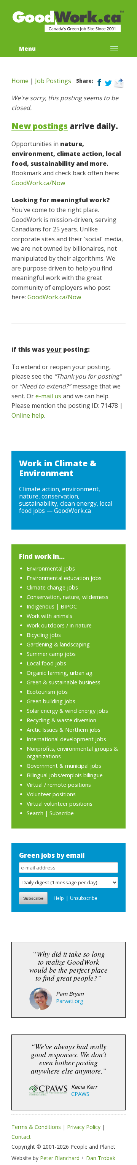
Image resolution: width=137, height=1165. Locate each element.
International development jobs (66, 739)
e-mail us (48, 396)
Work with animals (49, 615)
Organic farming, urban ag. (60, 672)
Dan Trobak (100, 1158)
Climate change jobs (52, 587)
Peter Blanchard (60, 1158)
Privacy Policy (83, 1126)
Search (35, 813)
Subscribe (61, 813)
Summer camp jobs (51, 653)
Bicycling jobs (44, 634)
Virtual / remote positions (59, 784)
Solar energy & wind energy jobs (67, 710)
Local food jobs (46, 663)
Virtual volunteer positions (59, 803)
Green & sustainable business (63, 682)
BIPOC (69, 606)
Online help (27, 415)
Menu (27, 48)
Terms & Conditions (36, 1126)
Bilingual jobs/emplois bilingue (65, 775)
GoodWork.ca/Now (38, 183)
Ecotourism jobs (47, 691)
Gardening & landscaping (58, 644)
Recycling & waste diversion (61, 720)
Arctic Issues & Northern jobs (63, 729)
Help (59, 898)
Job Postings (53, 81)
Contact (21, 1136)
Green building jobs (51, 701)
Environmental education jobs (64, 578)
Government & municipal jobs (64, 765)
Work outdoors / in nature (59, 625)
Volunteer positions (51, 794)
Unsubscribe (83, 898)
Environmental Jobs (51, 568)
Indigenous (40, 606)
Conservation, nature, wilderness (67, 597)
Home (20, 81)
